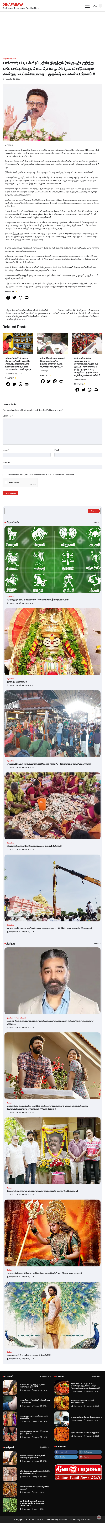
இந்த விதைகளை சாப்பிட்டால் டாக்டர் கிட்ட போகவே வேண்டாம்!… (35, 1472)
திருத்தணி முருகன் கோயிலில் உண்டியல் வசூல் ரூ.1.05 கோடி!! (34, 845)
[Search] (100, 6)
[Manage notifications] (99, 1517)
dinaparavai (13, 603)
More (96, 522)
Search (94, 511)
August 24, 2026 (28, 603)
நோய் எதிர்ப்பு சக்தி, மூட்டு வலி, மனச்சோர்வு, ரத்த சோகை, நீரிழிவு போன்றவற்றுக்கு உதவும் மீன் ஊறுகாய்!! (85, 1385)
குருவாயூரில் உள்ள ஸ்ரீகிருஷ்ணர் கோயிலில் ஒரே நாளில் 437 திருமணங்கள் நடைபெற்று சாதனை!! (49, 763)
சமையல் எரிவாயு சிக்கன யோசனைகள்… (86, 1417)
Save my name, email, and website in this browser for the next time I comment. (40, 474)
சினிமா (16, 1018)
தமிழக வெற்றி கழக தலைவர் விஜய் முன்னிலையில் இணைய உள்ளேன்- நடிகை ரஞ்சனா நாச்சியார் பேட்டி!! (52, 362)
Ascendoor (63, 1519)
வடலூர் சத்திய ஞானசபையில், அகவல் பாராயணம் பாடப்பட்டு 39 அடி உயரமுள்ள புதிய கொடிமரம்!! (49, 928)
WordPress (86, 1519)
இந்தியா (13, 58)
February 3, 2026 (92, 1391)
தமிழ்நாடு (6, 58)
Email (57, 450)
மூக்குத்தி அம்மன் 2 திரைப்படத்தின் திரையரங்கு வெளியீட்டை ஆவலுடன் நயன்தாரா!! (44, 1273)
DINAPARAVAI (13, 4)
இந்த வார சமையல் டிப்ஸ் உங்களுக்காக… (86, 1432)
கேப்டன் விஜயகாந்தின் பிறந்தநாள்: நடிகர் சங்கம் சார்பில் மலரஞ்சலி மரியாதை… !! (42, 1190)
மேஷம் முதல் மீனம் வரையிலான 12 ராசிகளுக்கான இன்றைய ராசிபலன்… (39, 599)
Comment (8, 415)
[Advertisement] (52, 31)
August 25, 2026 (28, 1028)
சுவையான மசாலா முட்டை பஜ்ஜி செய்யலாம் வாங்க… (82, 1401)
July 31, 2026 (39, 1492)
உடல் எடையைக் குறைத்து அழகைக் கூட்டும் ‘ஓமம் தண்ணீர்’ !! (32, 1386)
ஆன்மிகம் (10, 596)
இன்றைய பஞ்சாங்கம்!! (17, 681)
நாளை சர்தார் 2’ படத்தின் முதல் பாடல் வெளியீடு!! (29, 1355)
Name (6, 450)
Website (6, 462)
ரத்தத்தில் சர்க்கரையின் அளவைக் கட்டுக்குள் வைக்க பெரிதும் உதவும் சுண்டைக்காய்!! (32, 1503)
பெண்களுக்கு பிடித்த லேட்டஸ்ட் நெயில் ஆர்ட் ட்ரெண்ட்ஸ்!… (34, 1432)
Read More (44, 1376)
